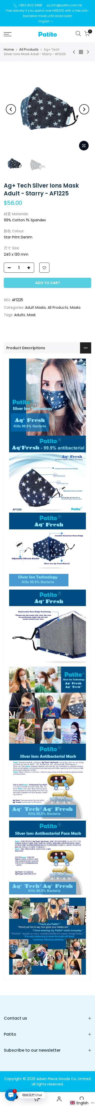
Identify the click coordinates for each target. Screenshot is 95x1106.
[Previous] (11, 109)
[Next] (84, 109)
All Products (29, 49)
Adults (19, 314)
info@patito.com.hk (66, 5)
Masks (75, 307)
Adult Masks (35, 307)
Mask (31, 314)
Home (9, 49)
